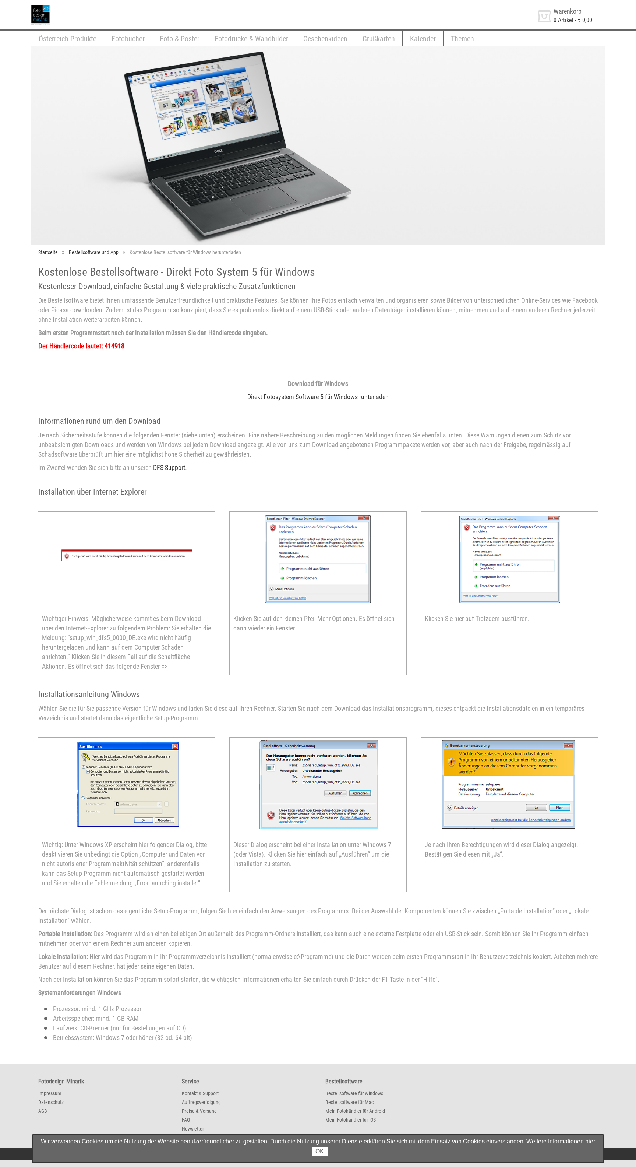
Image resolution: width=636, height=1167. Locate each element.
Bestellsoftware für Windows (354, 1093)
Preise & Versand (199, 1111)
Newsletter (193, 1129)
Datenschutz (51, 1102)
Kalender (423, 38)
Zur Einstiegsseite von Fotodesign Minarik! (81, 7)
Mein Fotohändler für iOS (350, 1120)
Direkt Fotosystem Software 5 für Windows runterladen (318, 397)
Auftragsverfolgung (201, 1102)
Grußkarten (379, 38)
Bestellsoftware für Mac (349, 1102)
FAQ (186, 1120)
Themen (462, 38)
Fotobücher (128, 38)
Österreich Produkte (67, 38)
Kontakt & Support (200, 1093)
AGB (42, 1111)
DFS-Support (169, 467)
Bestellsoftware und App (94, 252)
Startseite (48, 252)
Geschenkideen (325, 38)
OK (319, 1151)
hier (590, 1141)
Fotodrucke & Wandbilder (251, 38)
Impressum (49, 1093)
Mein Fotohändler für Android (355, 1111)
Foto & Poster (179, 38)
